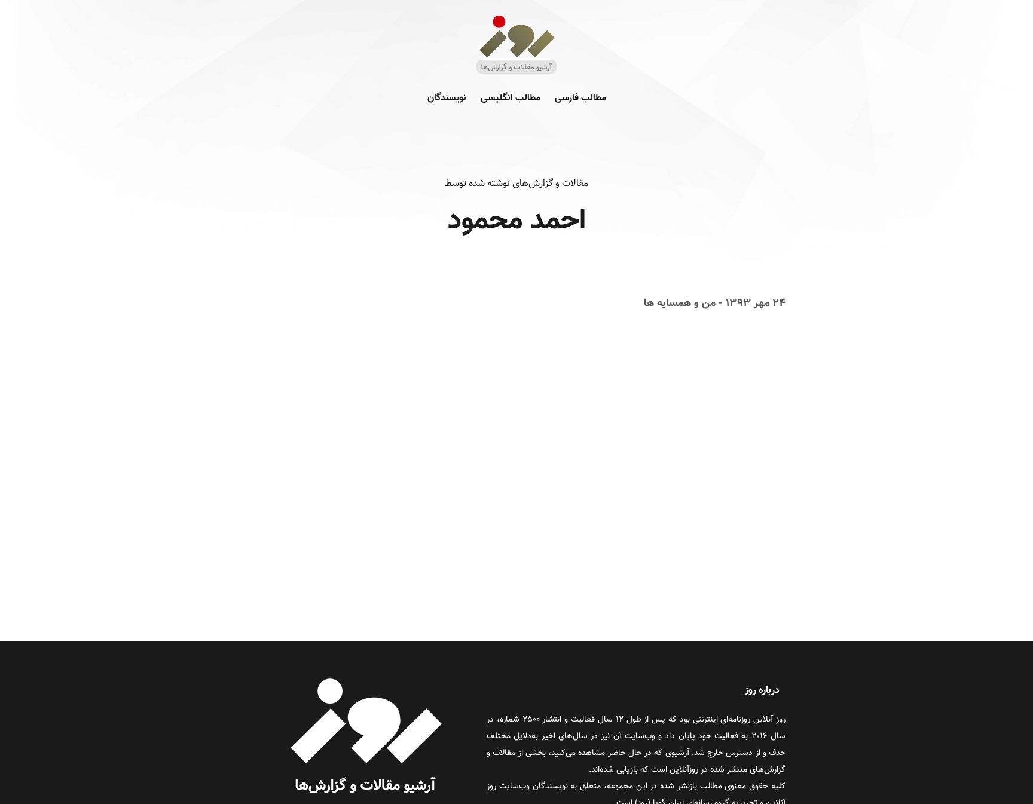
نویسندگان (446, 98)
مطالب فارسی (580, 98)
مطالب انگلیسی (510, 98)
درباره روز (762, 690)
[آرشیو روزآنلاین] (516, 72)
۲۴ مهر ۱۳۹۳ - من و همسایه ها (715, 303)
